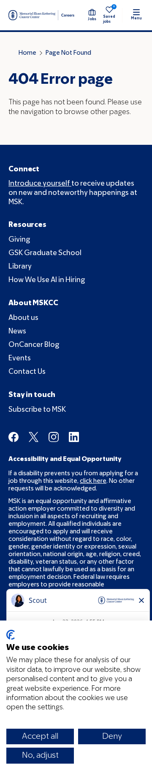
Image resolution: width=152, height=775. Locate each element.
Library (20, 266)
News (17, 331)
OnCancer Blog (33, 345)
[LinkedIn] (74, 437)
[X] (33, 437)
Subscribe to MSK (37, 409)
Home (27, 53)
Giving (19, 239)
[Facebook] (13, 437)
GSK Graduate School (44, 253)
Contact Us (27, 372)
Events (19, 358)
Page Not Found (68, 53)
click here (93, 481)
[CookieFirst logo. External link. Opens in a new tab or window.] (10, 635)
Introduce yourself (39, 183)
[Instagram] (54, 437)
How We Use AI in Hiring (46, 280)
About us (23, 318)
